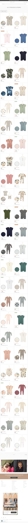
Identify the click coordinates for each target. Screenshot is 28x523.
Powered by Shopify (18, 519)
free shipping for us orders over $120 (14, 0)
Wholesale (13, 482)
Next (25, 454)
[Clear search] (25, 4)
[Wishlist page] (25, 2)
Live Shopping (25, 483)
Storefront (13, 483)
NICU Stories (24, 486)
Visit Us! (13, 512)
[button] (7, 466)
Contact (2, 483)
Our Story (24, 482)
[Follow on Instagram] (3, 517)
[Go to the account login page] (24, 2)
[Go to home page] (12, 2)
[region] (14, 466)
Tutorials (2, 482)
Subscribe (14, 477)
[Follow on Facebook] (1, 517)
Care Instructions (3, 486)
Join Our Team (14, 487)
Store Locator (13, 486)
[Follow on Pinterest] (5, 517)
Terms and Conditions (14, 488)
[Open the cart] (26, 2)
